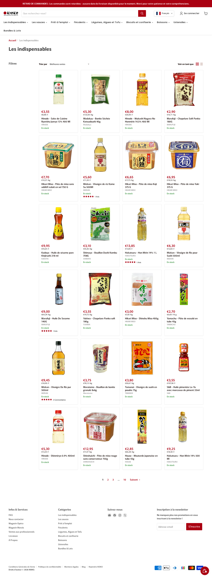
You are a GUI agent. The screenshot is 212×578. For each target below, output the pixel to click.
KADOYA (44, 258)
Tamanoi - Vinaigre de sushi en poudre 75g (141, 388)
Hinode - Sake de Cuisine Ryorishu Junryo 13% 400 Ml (55, 120)
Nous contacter (16, 519)
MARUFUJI (171, 124)
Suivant (134, 479)
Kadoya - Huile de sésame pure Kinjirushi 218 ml (57, 254)
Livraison (13, 535)
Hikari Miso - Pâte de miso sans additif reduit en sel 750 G (57, 185)
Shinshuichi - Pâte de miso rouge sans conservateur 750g (100, 457)
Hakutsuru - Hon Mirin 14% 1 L (141, 252)
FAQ (11, 514)
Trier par (43, 64)
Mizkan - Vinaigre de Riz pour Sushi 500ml (182, 254)
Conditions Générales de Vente (22, 566)
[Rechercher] (142, 13)
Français (165, 13)
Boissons (162, 22)
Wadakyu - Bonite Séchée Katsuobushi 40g (96, 120)
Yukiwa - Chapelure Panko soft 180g (99, 320)
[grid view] (197, 64)
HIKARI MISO (46, 190)
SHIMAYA (87, 258)
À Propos (13, 540)
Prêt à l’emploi (60, 22)
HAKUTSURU (130, 255)
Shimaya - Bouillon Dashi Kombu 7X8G (100, 254)
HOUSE (128, 461)
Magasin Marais (16, 527)
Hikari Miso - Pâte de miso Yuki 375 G (183, 185)
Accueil (12, 40)
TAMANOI (129, 393)
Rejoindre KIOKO (96, 566)
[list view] (201, 64)
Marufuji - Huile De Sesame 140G (55, 320)
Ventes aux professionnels (21, 531)
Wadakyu (87, 124)
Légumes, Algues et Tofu (106, 22)
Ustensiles (179, 22)
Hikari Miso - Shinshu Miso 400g (141, 318)
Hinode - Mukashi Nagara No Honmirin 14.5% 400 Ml (140, 120)
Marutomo (87, 393)
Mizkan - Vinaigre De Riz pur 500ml (56, 388)
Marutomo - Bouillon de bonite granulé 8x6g (99, 388)
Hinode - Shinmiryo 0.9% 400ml (58, 455)
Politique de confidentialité (49, 566)
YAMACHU (171, 324)
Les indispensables (15, 22)
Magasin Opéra (16, 523)
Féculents (80, 22)
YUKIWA (86, 324)
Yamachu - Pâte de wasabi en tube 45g (182, 320)
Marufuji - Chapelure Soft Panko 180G (183, 120)
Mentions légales (71, 566)
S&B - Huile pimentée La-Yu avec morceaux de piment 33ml (183, 388)
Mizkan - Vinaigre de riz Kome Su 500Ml (99, 185)
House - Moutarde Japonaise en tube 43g (141, 457)
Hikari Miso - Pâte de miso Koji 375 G (141, 185)
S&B (168, 393)
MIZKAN (86, 190)
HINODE (44, 124)
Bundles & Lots (12, 30)
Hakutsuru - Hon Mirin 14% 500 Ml (183, 457)
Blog (84, 566)
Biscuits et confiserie (138, 22)
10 (124, 479)
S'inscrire (194, 526)
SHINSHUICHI (88, 461)
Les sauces (38, 22)
